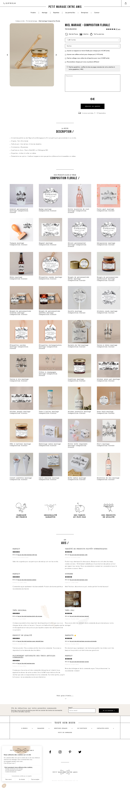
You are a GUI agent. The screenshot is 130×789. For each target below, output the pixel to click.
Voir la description (71, 29)
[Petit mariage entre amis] (65, 6)
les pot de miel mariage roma (79, 579)
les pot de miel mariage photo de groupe (30, 616)
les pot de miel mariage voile (78, 554)
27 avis (118, 29)
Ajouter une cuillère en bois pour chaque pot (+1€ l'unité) (85, 54)
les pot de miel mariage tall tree (27, 554)
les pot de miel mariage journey (79, 661)
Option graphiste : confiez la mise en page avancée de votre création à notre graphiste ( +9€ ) (92, 68)
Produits (33, 12)
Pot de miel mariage (31, 21)
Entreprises (84, 12)
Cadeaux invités (20, 21)
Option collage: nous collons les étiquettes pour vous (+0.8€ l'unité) (88, 58)
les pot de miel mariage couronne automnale (83, 641)
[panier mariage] (125, 3)
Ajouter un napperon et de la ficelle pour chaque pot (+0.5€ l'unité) (88, 50)
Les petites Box (70, 12)
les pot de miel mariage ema (26, 663)
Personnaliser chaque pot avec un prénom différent (83, 62)
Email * (70, 707)
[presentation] (7, 55)
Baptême (56, 12)
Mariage (44, 12)
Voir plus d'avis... (65, 696)
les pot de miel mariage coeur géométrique (30, 641)
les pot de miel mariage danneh (79, 616)
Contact (96, 12)
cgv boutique (82, 728)
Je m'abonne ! (109, 710)
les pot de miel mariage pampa (27, 579)
